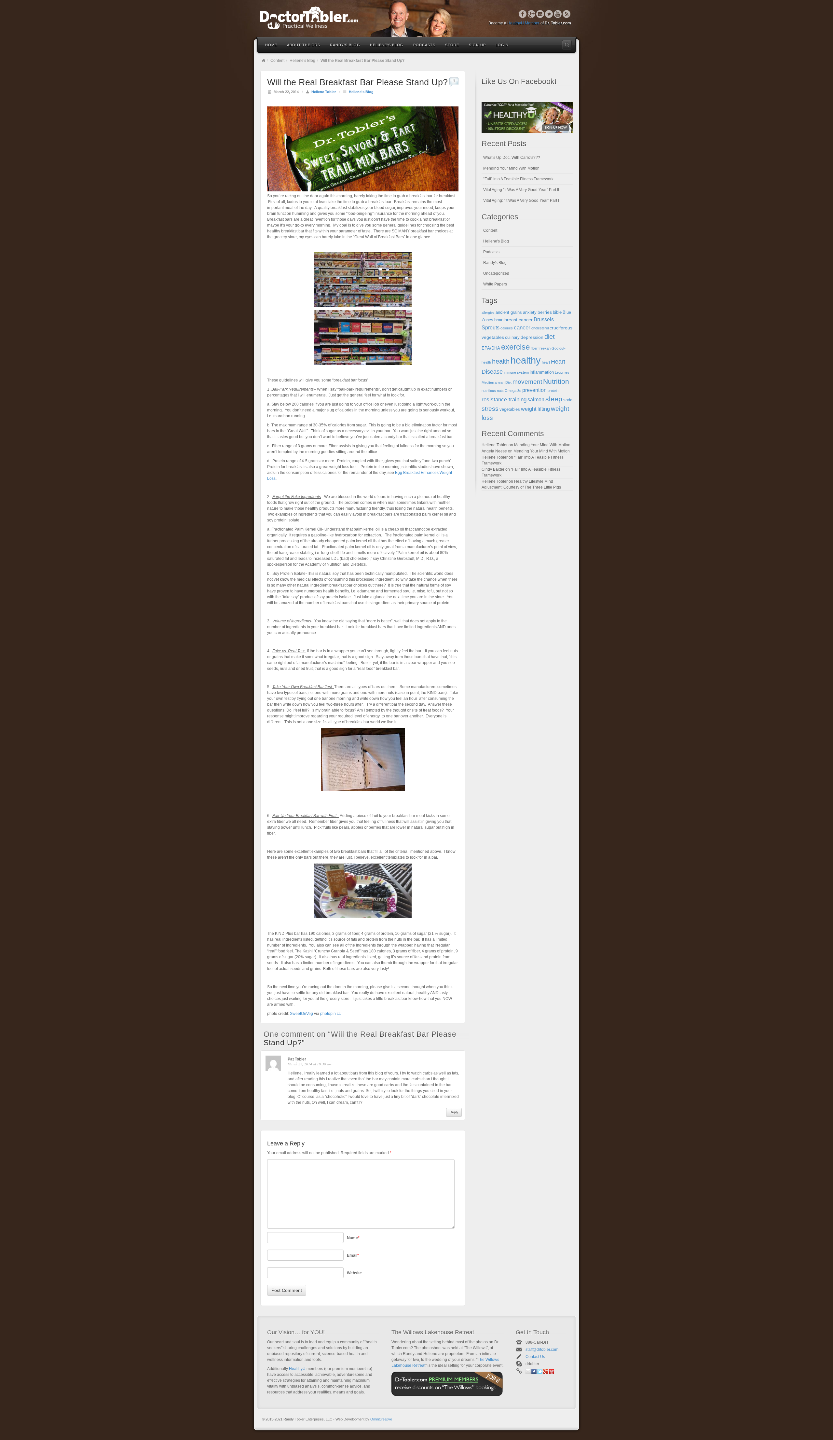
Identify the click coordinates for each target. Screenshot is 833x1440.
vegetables (509, 409)
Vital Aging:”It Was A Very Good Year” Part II (521, 189)
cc (339, 1013)
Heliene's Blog (302, 60)
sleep (553, 399)
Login (502, 45)
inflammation (542, 372)
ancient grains (509, 312)
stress (490, 408)
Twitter (549, 14)
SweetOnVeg (301, 1013)
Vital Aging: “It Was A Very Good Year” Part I (521, 200)
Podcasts (424, 45)
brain (498, 320)
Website (354, 1273)
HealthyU (297, 1368)
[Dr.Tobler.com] (416, 18)
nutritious (489, 391)
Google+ (531, 14)
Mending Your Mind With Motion (511, 168)
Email (353, 1255)
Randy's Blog (495, 262)
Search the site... (567, 45)
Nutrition (556, 381)
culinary (512, 337)
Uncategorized (496, 273)
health (501, 361)
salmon (535, 399)
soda (567, 400)
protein (553, 391)
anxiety (530, 312)
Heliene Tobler (323, 92)
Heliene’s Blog (386, 45)
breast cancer (518, 319)
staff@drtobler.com (542, 1349)
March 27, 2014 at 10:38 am (310, 1063)
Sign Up (477, 45)
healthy (526, 360)
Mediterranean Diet (497, 382)
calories (506, 328)
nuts (500, 391)
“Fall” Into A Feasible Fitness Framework (518, 179)
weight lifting (535, 409)
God (555, 348)
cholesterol (540, 328)
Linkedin (540, 14)
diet (549, 336)
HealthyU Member (523, 23)
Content (277, 60)
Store (452, 45)
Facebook (523, 14)
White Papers (495, 284)
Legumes (562, 372)
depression (532, 337)
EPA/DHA (491, 348)
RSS (567, 14)
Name (353, 1238)
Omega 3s (513, 391)
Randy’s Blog (345, 45)
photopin (328, 1013)
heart (546, 362)
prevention (534, 390)
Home (271, 45)
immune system (516, 372)
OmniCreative (381, 1419)
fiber (534, 348)
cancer (522, 328)
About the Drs (303, 45)
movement (527, 381)
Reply (454, 1112)
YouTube (558, 14)
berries (545, 312)
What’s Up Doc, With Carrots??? (511, 157)
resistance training (504, 399)
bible (557, 312)
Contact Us (535, 1356)
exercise (515, 347)
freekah (545, 348)
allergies (488, 312)
